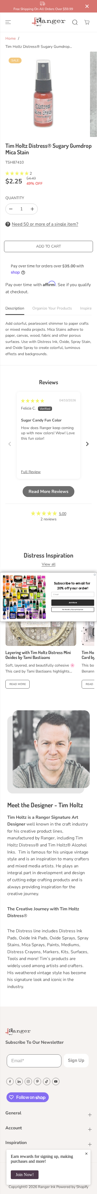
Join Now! (25, 1174)
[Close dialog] (94, 574)
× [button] (86, 1154)
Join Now (73, 602)
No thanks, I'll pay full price (72, 609)
